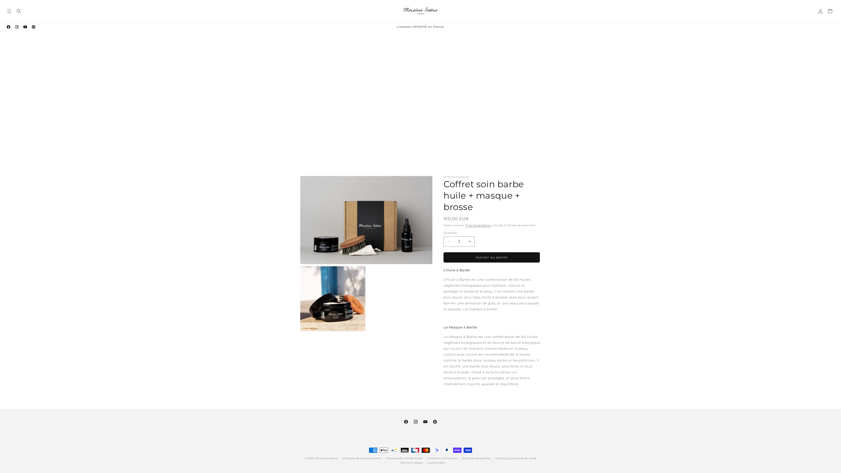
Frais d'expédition (478, 225)
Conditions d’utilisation (442, 458)
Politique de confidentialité (404, 458)
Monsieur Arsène (326, 458)
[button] (9, 11)
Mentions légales (411, 462)
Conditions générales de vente (515, 458)
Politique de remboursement (362, 458)
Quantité (450, 233)
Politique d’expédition (476, 458)
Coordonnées (436, 462)
